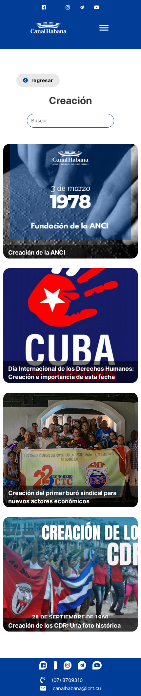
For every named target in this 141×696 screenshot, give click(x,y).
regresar (42, 80)
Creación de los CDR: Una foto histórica (64, 625)
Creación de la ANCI (36, 252)
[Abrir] (104, 28)
